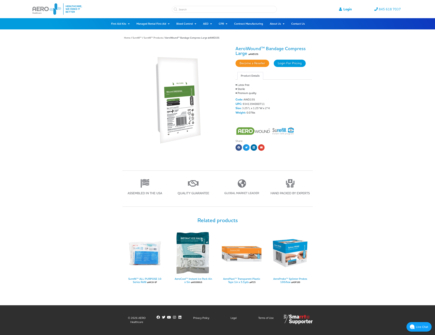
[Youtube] (169, 317)
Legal (234, 318)
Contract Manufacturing (248, 24)
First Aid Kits (118, 24)
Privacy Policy (201, 318)
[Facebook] (158, 317)
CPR (221, 24)
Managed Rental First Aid (151, 24)
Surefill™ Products (153, 38)
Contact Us (298, 24)
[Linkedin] (180, 317)
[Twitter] (163, 317)
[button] (239, 147)
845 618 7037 (390, 9)
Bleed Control (184, 24)
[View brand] (254, 131)
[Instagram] (174, 317)
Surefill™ (137, 38)
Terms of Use (266, 318)
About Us (275, 24)
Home (127, 38)
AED (205, 24)
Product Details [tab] (250, 76)
